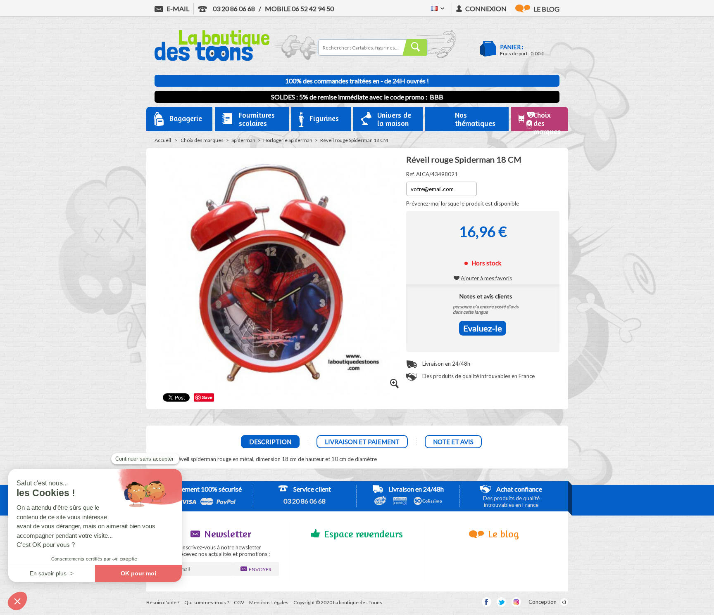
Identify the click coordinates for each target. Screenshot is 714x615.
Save (207, 397)
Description (270, 441)
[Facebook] (486, 602)
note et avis (453, 441)
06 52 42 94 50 (299, 8)
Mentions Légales (268, 602)
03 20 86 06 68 (233, 8)
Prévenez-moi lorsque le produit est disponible (462, 203)
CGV (239, 602)
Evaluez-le (482, 328)
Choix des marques (202, 140)
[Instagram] (516, 602)
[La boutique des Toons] (212, 59)
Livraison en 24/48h (445, 363)
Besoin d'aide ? (162, 602)
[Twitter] (501, 602)
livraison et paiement (362, 441)
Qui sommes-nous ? (206, 602)
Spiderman (243, 140)
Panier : (512, 46)
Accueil (163, 140)
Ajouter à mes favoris (485, 278)
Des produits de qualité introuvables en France (478, 376)
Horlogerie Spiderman (287, 140)
